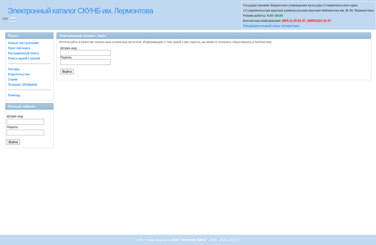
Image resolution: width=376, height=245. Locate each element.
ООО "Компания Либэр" (190, 240)
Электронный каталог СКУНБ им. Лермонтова (80, 10)
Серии (12, 79)
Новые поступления (23, 43)
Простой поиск (19, 48)
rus (12, 19)
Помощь (14, 95)
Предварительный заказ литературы (271, 26)
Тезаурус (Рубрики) (22, 84)
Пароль (12, 127)
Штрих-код (15, 116)
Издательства (19, 74)
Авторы (14, 69)
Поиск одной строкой (24, 58)
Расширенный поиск (23, 53)
